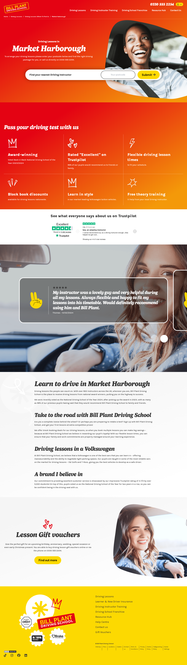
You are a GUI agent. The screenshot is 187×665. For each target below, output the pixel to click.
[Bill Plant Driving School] (16, 7)
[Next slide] (164, 339)
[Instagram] (12, 655)
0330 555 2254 (162, 4)
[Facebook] (18, 655)
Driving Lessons (78, 10)
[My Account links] (179, 4)
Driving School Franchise (134, 10)
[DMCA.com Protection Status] (10, 651)
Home (6, 16)
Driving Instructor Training (103, 10)
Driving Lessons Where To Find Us (37, 16)
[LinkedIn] (25, 655)
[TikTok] (5, 655)
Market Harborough (59, 16)
